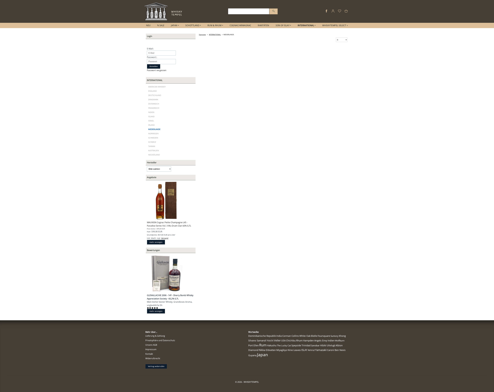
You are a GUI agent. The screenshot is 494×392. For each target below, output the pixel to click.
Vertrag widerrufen (156, 366)
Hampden (308, 340)
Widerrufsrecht (152, 358)
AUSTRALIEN (153, 150)
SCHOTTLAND (192, 25)
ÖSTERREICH (153, 104)
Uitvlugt (331, 345)
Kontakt (149, 353)
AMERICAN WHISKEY (157, 87)
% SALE (160, 25)
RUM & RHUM (215, 25)
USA (283, 340)
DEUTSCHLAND (154, 95)
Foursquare (324, 335)
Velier (277, 340)
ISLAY (304, 350)
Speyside (296, 345)
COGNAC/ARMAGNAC (240, 25)
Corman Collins (290, 335)
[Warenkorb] (346, 12)
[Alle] (273, 11)
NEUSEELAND (154, 155)
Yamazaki (321, 350)
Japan (262, 354)
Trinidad (306, 345)
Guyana (252, 355)
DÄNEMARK (153, 99)
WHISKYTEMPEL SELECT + (335, 25)
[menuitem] (148, 25)
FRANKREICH (153, 108)
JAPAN (174, 25)
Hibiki (323, 345)
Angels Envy (320, 340)
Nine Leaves (294, 350)
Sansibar (315, 345)
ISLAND (151, 116)
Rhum (299, 340)
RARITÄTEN (263, 25)
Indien (331, 340)
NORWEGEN (153, 133)
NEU (148, 25)
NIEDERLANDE (154, 129)
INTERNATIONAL (306, 25)
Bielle (314, 335)
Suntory (334, 335)
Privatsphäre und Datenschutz (160, 340)
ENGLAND (152, 91)
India (279, 335)
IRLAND (151, 125)
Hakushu (271, 345)
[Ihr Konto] (333, 12)
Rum (262, 345)
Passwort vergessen (156, 70)
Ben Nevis (340, 350)
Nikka (262, 350)
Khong (342, 335)
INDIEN (151, 112)
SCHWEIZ (152, 142)
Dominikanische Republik (262, 335)
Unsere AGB (151, 344)
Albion (339, 345)
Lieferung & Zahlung (155, 335)
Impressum (150, 349)
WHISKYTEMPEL (251, 382)
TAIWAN (151, 146)
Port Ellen (253, 345)
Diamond (253, 350)
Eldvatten (271, 350)
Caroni (330, 350)
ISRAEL (151, 121)
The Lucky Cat (284, 345)
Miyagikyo (281, 350)
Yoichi (270, 340)
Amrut (311, 350)
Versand (164, 238)
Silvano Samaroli (257, 340)
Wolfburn (339, 340)
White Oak (305, 335)
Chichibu (291, 340)
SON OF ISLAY (282, 25)
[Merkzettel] (339, 12)
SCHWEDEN (153, 138)
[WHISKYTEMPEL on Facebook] (326, 12)
